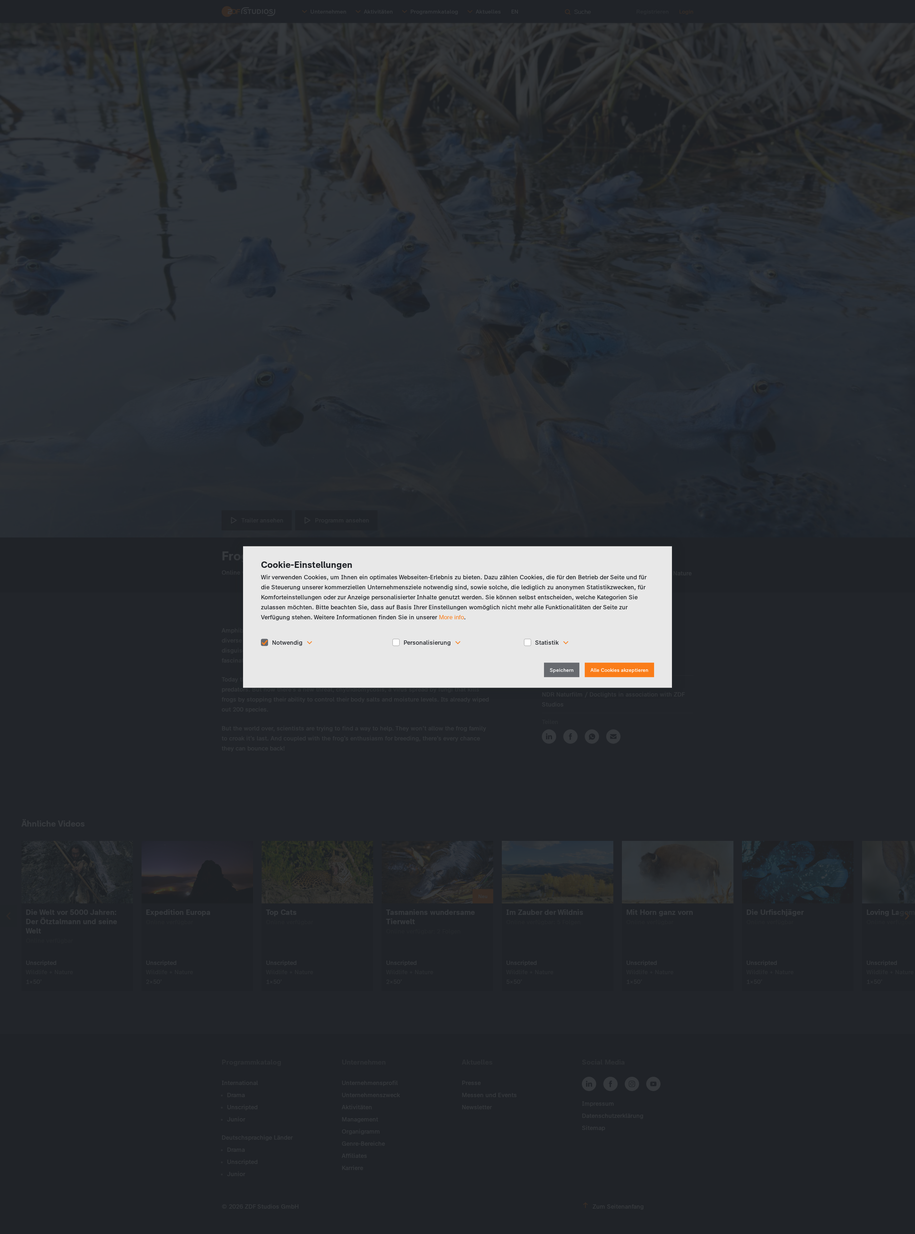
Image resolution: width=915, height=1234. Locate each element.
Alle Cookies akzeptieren (619, 670)
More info (451, 617)
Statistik (547, 642)
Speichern (562, 670)
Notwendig (287, 642)
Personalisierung (427, 642)
